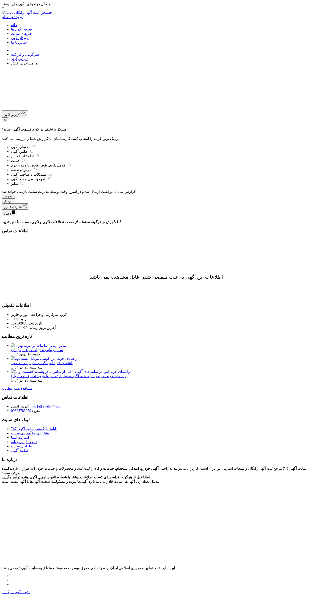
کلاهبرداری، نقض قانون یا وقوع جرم (38, 165)
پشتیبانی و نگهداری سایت (30, 433)
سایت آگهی (19, 450)
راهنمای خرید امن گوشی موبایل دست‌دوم (42, 363)
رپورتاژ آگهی (20, 38)
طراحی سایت (21, 446)
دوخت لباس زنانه (24, 442)
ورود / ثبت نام (12, 17)
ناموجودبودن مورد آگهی (29, 179)
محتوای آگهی (21, 147)
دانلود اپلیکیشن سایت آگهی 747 (34, 429)
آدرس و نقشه (22, 170)
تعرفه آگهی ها (21, 29)
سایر (15, 184)
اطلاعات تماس (23, 156)
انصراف (9, 196)
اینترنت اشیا (20, 437)
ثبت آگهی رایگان (34, 12)
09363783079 (21, 411)
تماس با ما (19, 42)
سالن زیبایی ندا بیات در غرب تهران (37, 350)
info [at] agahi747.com (46, 406)
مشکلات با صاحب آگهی (29, 174)
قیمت (16, 161)
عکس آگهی (20, 151)
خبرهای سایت (21, 34)
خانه (14, 25)
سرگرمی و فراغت (25, 54)
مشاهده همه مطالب (17, 388)
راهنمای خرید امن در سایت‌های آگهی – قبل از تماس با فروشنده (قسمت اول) (68, 376)
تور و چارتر (19, 59)
